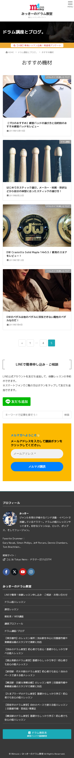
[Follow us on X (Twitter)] (14, 571)
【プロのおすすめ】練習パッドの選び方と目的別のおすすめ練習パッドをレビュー (36, 124)
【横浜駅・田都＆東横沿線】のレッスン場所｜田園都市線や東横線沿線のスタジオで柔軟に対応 (36, 684)
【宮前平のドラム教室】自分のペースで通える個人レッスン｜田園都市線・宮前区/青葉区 (36, 706)
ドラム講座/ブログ (14, 631)
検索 (66, 414)
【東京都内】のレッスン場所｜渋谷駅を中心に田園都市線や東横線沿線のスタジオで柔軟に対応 (36, 640)
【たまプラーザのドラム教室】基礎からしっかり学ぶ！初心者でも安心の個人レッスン (36, 695)
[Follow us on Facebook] (6, 571)
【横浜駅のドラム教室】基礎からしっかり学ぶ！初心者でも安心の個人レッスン (36, 717)
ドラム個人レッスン (15, 602)
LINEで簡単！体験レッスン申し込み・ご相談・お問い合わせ (36, 594)
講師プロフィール (13, 623)
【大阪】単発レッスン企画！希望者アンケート (38, 45)
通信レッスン (11, 609)
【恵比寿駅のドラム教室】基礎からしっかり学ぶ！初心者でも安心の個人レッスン (36, 662)
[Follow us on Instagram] (31, 571)
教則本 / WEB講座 (14, 616)
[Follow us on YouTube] (22, 571)
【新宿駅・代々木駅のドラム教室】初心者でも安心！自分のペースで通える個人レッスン (36, 673)
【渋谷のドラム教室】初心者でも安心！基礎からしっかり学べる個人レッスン (36, 651)
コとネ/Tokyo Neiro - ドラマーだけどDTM (28, 559)
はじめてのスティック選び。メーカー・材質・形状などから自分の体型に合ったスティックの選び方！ (36, 189)
